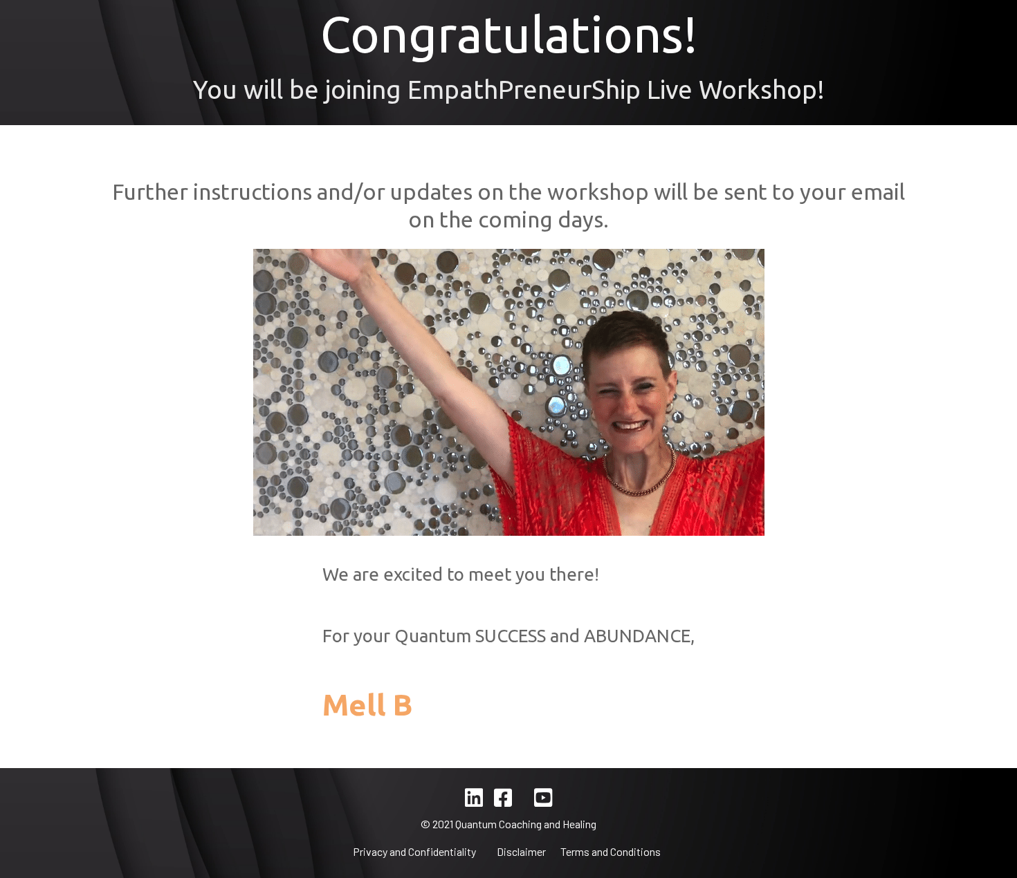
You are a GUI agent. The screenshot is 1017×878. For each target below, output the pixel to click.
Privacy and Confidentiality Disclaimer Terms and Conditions (509, 851)
